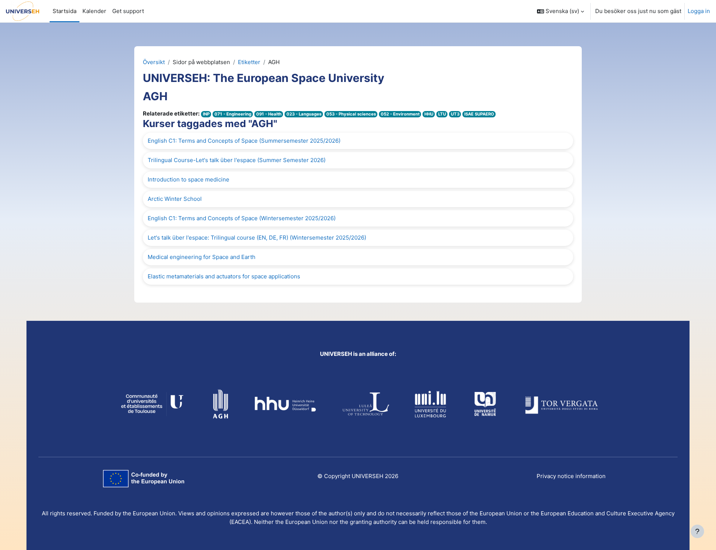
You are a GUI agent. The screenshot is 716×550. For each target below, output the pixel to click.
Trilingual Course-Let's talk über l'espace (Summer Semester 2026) (237, 160)
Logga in (699, 11)
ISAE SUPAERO (479, 114)
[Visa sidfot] (697, 531)
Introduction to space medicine (188, 179)
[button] (560, 11)
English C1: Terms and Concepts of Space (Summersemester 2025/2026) (244, 140)
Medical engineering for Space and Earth (201, 256)
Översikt (154, 62)
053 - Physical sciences (351, 114)
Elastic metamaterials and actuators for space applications (224, 276)
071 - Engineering (232, 114)
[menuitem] (128, 11)
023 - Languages (303, 114)
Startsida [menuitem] (64, 11)
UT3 (455, 114)
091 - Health (269, 114)
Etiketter (249, 62)
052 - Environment (400, 114)
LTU (442, 114)
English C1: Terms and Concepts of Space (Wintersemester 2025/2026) (242, 218)
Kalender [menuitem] (94, 11)
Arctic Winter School (175, 198)
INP (206, 114)
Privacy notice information (571, 476)
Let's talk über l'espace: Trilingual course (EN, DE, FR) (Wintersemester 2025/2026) (257, 237)
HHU (428, 114)
